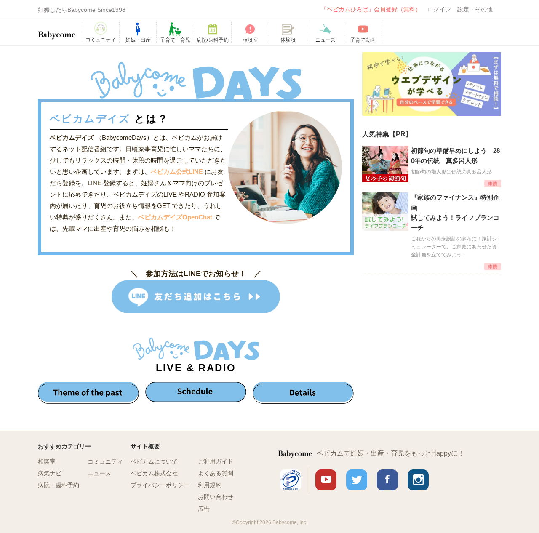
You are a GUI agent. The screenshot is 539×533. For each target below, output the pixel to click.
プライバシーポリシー (160, 485)
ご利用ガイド (215, 461)
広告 (204, 508)
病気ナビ (49, 473)
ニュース (99, 473)
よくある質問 (215, 473)
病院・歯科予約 (58, 485)
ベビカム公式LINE (177, 171)
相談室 (47, 461)
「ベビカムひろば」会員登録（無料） (371, 9)
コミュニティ (105, 461)
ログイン (439, 9)
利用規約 (209, 485)
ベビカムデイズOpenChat (176, 217)
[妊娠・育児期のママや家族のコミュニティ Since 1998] (57, 31)
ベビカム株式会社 (154, 473)
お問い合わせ (215, 496)
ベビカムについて (154, 461)
